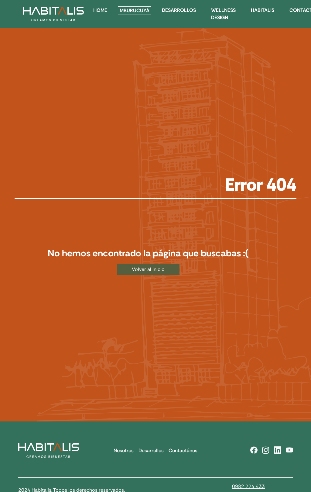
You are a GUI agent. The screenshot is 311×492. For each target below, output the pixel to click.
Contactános (183, 450)
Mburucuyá (134, 10)
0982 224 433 (248, 486)
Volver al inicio (148, 269)
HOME (100, 10)
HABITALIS (262, 10)
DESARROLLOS (179, 10)
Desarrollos (151, 450)
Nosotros (124, 450)
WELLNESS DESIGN (223, 14)
